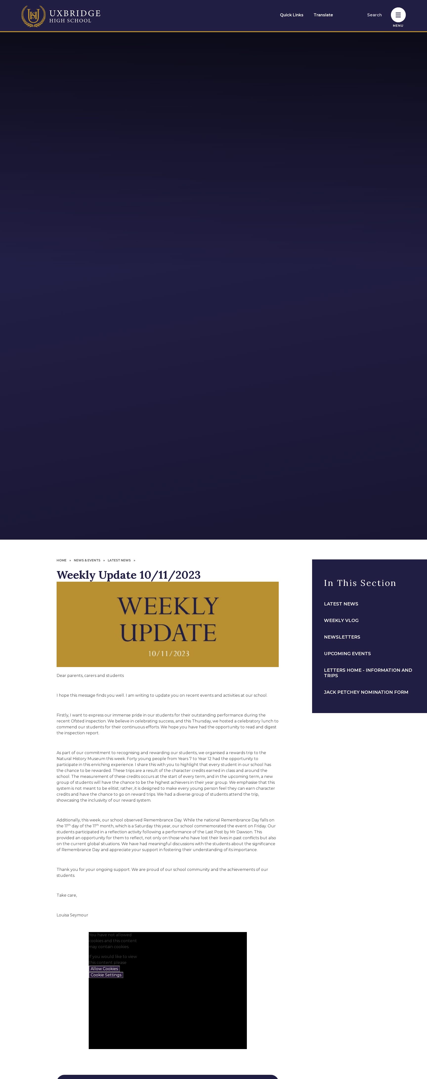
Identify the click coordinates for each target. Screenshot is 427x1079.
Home (61, 560)
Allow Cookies (104, 968)
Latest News (119, 560)
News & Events (87, 560)
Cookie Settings (106, 975)
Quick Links (291, 15)
